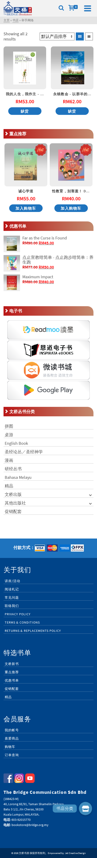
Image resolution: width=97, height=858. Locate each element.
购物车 (10, 747)
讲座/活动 (12, 581)
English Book (16, 443)
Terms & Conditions (22, 622)
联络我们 (12, 606)
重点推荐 (12, 672)
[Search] (61, 8)
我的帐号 (12, 730)
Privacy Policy (18, 614)
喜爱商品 (12, 738)
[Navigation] (87, 8)
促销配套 (13, 511)
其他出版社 (15, 503)
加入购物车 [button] (26, 208)
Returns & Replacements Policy (33, 631)
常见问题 (12, 597)
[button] (85, 808)
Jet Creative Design (75, 853)
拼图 (9, 426)
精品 (9, 486)
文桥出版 (13, 494)
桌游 (9, 434)
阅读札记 (12, 589)
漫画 (9, 460)
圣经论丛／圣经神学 (24, 451)
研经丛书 (13, 469)
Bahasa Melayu (18, 477)
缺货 (25, 111)
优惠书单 (12, 680)
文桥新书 (12, 664)
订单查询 (12, 755)
